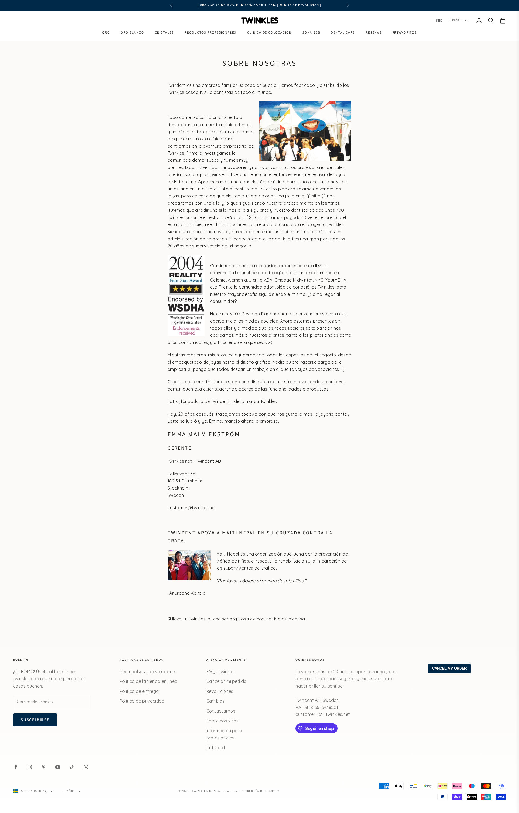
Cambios (215, 701)
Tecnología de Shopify (258, 791)
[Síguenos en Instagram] (29, 767)
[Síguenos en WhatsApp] (86, 767)
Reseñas (374, 32)
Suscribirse (35, 720)
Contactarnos (220, 711)
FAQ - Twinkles (220, 671)
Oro (106, 32)
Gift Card (215, 747)
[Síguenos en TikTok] (72, 767)
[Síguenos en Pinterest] (43, 767)
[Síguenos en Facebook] (15, 767)
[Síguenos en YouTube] (58, 767)
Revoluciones (220, 691)
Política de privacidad (142, 701)
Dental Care (343, 32)
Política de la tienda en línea (149, 681)
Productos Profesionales (210, 32)
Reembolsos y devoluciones (148, 671)
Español (455, 20)
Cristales (164, 32)
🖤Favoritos (404, 32)
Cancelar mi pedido (226, 681)
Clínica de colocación (269, 32)
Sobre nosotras (222, 720)
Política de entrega (139, 691)
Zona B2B (311, 32)
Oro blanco (132, 32)
